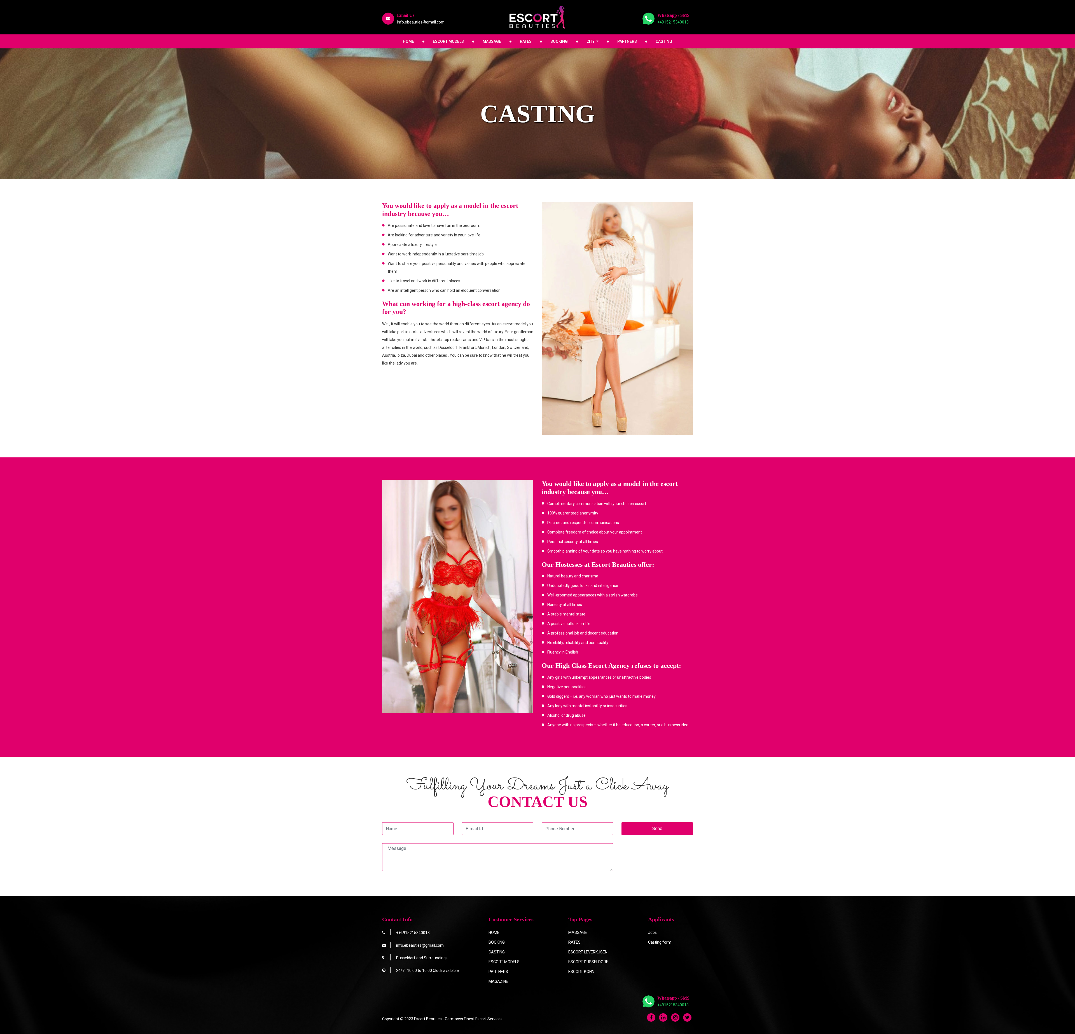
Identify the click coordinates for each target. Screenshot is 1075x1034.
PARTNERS (627, 41)
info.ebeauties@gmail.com (421, 22)
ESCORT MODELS (448, 41)
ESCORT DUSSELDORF (588, 962)
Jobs (652, 932)
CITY (590, 41)
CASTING (664, 41)
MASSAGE (492, 41)
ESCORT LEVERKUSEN (587, 952)
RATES (526, 41)
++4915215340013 (413, 932)
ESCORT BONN (581, 971)
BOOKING (559, 41)
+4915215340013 (673, 22)
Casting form (659, 942)
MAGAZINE (498, 981)
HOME (408, 41)
